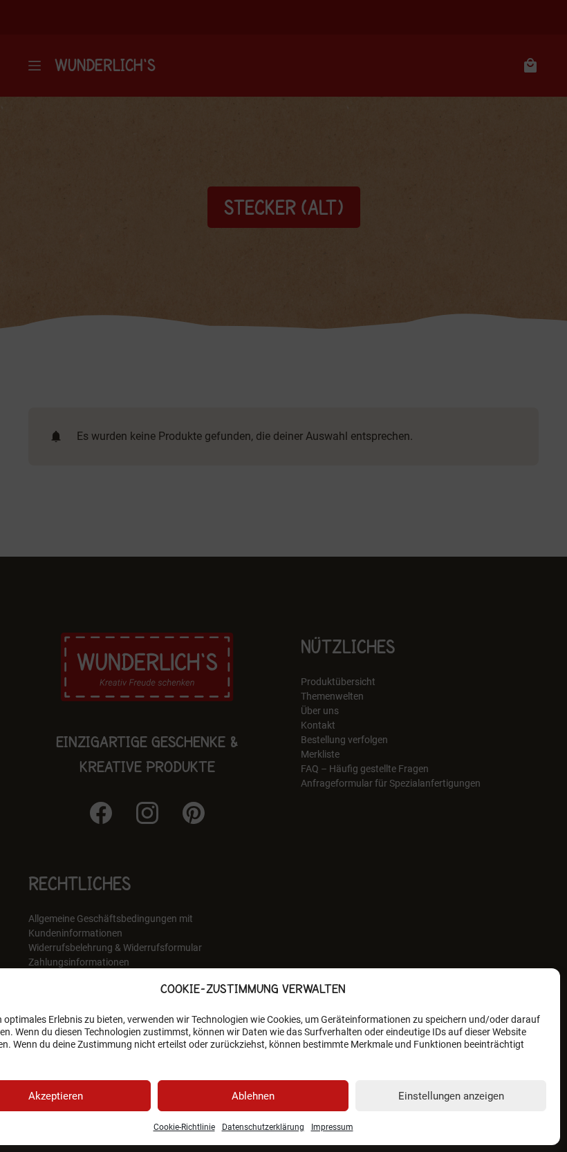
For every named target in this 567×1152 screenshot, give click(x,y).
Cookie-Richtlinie (184, 1127)
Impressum (332, 1127)
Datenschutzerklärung (263, 1127)
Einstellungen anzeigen (451, 1096)
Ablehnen (253, 1096)
